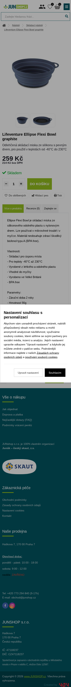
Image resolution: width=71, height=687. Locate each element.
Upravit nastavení (28, 372)
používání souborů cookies (41, 357)
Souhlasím (55, 372)
